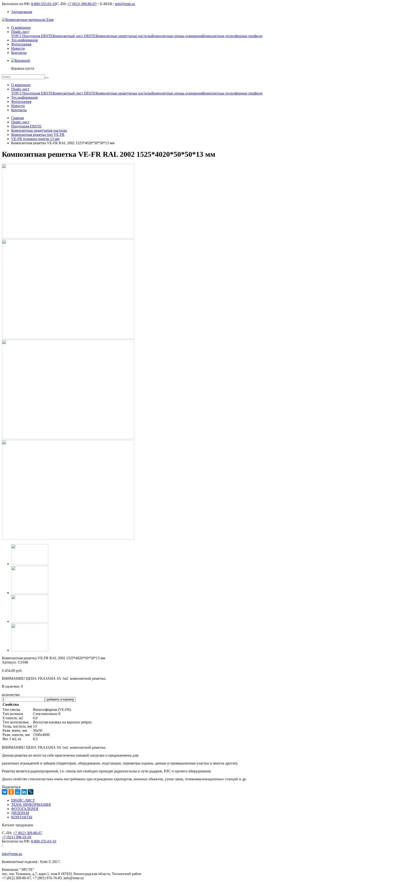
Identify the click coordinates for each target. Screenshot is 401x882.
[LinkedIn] (24, 792)
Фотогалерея (21, 44)
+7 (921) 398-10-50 (16, 837)
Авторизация (21, 12)
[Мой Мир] (17, 792)
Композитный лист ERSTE (74, 36)
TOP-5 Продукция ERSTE (32, 36)
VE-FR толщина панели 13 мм (35, 139)
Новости (18, 48)
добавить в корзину (60, 699)
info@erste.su (125, 4)
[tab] (29, 564)
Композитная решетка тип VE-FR (38, 135)
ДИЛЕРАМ (20, 813)
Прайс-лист (20, 32)
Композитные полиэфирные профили (232, 36)
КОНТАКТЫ (21, 817)
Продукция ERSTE (26, 126)
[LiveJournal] (30, 792)
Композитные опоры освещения (177, 36)
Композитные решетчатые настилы (124, 36)
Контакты (19, 53)
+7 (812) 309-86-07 (81, 4)
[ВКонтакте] (4, 792)
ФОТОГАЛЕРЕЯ (24, 809)
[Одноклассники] (11, 792)
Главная (17, 118)
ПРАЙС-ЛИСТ (23, 800)
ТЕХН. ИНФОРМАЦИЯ (31, 805)
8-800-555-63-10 (43, 4)
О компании (21, 27)
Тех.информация (24, 40)
